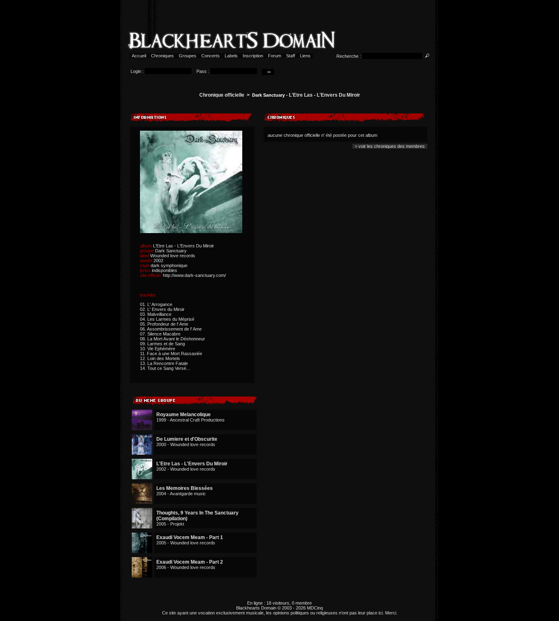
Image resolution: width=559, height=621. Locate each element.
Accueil (139, 55)
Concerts (210, 55)
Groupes (187, 55)
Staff (291, 55)
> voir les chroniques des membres (389, 146)
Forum (275, 55)
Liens (305, 55)
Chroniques (162, 55)
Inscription (253, 55)
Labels (231, 55)
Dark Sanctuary (268, 95)
